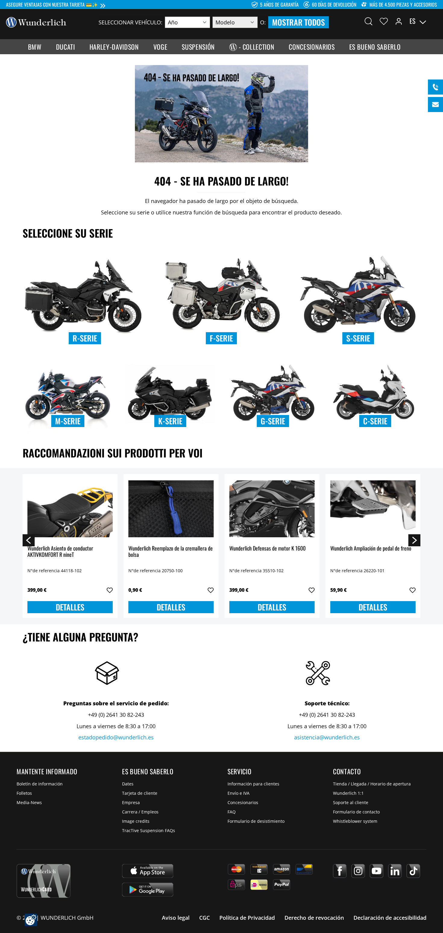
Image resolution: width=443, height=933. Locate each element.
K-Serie (170, 421)
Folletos (24, 793)
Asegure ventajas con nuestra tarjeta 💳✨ (52, 4)
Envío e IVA (239, 793)
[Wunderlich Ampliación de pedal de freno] (373, 509)
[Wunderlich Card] (44, 881)
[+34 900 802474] (435, 87)
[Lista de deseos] (383, 21)
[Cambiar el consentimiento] (31, 920)
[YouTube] (376, 871)
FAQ (232, 812)
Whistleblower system (355, 821)
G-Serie (273, 421)
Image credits (135, 821)
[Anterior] (29, 540)
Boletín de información (40, 784)
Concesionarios (243, 802)
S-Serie (358, 338)
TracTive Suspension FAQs (148, 830)
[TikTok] (413, 871)
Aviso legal (176, 917)
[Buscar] (368, 21)
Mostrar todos (298, 22)
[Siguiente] (414, 540)
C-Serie (375, 421)
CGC (204, 917)
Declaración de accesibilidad (389, 917)
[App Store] (147, 871)
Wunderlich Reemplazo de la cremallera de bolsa (170, 552)
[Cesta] (433, 21)
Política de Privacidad (247, 917)
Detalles (70, 607)
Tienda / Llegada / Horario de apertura (372, 784)
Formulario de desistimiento (256, 821)
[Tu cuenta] (398, 21)
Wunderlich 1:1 (348, 793)
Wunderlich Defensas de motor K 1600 (267, 548)
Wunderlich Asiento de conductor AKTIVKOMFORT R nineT (60, 552)
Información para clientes (253, 784)
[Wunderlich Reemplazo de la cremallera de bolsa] (171, 509)
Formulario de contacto (356, 812)
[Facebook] (340, 871)
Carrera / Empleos (140, 812)
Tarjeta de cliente (139, 793)
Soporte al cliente (350, 802)
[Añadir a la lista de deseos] (110, 590)
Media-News (29, 802)
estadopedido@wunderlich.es (116, 737)
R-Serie (85, 338)
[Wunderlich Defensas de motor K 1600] (272, 509)
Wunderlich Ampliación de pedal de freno (370, 548)
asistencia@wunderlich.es (327, 737)
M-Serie (67, 421)
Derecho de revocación (314, 917)
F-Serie (221, 338)
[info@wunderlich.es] (435, 104)
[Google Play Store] (147, 890)
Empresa (131, 802)
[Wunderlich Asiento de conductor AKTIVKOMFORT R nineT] (70, 509)
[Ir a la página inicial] (36, 21)
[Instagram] (358, 871)
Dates (128, 784)
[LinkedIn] (395, 871)
